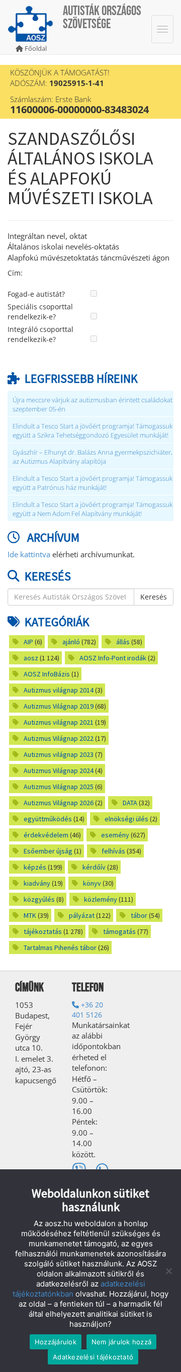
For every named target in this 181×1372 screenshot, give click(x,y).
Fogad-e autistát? (36, 294)
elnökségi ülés (126, 818)
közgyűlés (39, 899)
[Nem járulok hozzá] (168, 1271)
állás (123, 641)
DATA (130, 802)
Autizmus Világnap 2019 (59, 706)
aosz (31, 657)
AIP (28, 641)
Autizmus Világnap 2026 (59, 802)
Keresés (153, 597)
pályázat (82, 915)
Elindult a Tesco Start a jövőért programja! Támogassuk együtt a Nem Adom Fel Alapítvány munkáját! (92, 509)
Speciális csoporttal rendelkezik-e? (40, 311)
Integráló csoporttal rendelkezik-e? (40, 334)
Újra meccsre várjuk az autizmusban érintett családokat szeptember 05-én (92, 404)
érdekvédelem (46, 834)
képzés (35, 867)
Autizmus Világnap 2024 (59, 770)
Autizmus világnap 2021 (59, 722)
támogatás (119, 931)
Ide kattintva (29, 554)
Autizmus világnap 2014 (59, 690)
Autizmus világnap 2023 (59, 754)
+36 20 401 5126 (87, 1009)
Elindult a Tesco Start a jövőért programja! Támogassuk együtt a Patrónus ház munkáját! (92, 483)
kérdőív (94, 867)
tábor (139, 915)
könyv (92, 883)
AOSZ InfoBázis (47, 673)
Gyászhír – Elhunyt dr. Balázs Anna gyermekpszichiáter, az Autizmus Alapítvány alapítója (92, 457)
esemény (115, 834)
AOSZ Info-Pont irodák (112, 657)
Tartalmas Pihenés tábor (60, 947)
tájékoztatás (43, 931)
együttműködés (48, 818)
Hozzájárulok (55, 1342)
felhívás (113, 850)
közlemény (100, 899)
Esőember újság (48, 850)
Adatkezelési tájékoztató (93, 1357)
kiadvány (37, 883)
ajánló (71, 641)
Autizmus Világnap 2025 (59, 786)
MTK (30, 915)
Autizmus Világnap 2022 (59, 738)
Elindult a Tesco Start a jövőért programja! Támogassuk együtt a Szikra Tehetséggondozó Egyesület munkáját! (92, 431)
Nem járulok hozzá (121, 1342)
